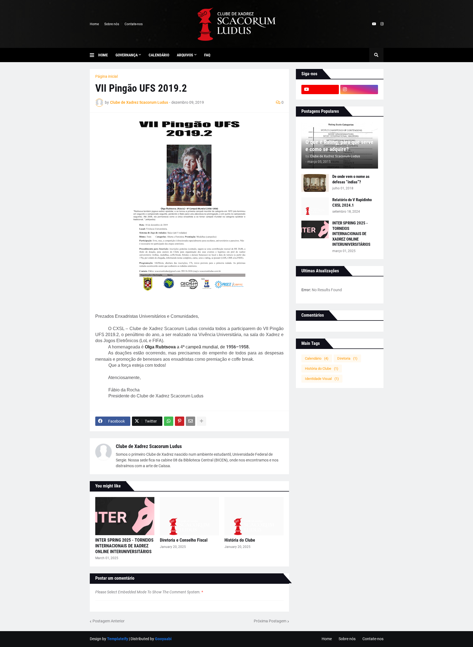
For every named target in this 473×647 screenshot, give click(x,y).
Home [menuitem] (103, 55)
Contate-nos (134, 24)
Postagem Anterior (109, 621)
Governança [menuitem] (127, 55)
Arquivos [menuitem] (185, 55)
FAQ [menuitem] (207, 55)
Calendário (316, 358)
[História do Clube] (254, 516)
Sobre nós (111, 24)
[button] (94, 55)
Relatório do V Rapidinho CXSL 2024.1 (352, 202)
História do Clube (239, 540)
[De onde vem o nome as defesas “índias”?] (315, 183)
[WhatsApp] (168, 421)
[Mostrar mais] (201, 421)
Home (94, 24)
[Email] (190, 421)
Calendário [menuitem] (159, 55)
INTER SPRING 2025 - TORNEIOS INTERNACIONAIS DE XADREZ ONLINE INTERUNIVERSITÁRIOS (124, 546)
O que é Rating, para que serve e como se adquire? (339, 145)
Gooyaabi (163, 639)
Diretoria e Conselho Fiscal (183, 540)
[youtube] (374, 24)
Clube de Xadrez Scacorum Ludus (149, 446)
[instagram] (381, 24)
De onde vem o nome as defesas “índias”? (351, 179)
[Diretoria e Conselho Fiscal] (189, 516)
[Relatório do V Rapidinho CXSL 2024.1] (315, 206)
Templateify (117, 639)
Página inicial (106, 76)
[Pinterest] (179, 421)
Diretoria (347, 358)
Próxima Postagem (270, 621)
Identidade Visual (322, 379)
